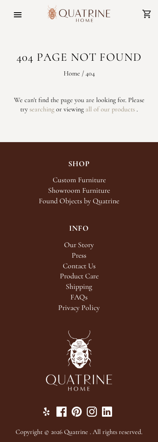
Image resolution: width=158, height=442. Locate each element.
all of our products (110, 109)
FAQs (79, 297)
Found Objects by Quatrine (79, 201)
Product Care (79, 276)
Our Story (79, 244)
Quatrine (76, 432)
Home (72, 73)
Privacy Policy (79, 307)
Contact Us (79, 265)
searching (41, 109)
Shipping (79, 286)
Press (79, 255)
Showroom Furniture (79, 190)
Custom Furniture (79, 179)
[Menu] (18, 15)
